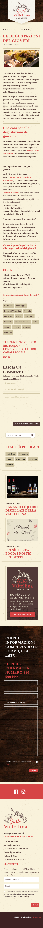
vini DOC (29, 316)
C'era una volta (11, 841)
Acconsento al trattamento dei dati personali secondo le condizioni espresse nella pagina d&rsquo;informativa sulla (21, 894)
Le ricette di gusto (12, 845)
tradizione (20, 459)
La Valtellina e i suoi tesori (16, 848)
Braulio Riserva (22, 322)
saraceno (33, 459)
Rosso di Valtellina (12, 311)
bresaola (8, 322)
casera (16, 327)
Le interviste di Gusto (14, 859)
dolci (35, 322)
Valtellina (8, 306)
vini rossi (8, 316)
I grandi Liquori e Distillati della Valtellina (22, 510)
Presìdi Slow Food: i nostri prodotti (18, 553)
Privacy (26, 896)
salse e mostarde (11, 192)
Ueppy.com (36, 917)
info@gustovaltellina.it (14, 833)
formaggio (21, 306)
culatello (8, 332)
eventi (18, 316)
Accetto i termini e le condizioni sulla (21, 763)
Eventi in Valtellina (24, 30)
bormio (27, 311)
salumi (7, 327)
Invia (33, 770)
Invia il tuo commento (27, 424)
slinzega (26, 327)
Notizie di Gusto (9, 30)
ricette (10, 459)
